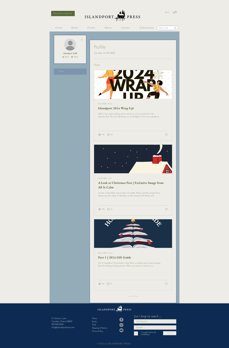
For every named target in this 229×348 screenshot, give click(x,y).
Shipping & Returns (98, 328)
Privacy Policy (97, 331)
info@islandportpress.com (63, 327)
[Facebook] (121, 320)
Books (94, 322)
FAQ (94, 325)
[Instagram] (121, 325)
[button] (175, 12)
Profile (61, 71)
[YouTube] (121, 330)
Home (94, 319)
